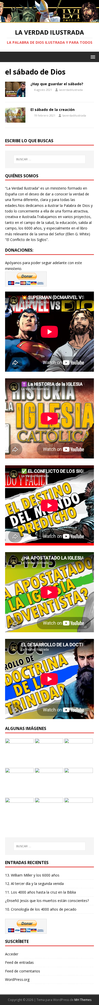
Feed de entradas (19, 962)
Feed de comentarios (22, 971)
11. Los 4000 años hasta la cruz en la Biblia (40, 892)
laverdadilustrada (71, 90)
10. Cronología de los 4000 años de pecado (40, 909)
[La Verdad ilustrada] (49, 20)
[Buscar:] (50, 159)
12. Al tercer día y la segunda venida (34, 883)
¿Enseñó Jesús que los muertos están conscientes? (47, 900)
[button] (92, 56)
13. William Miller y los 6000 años (32, 875)
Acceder (11, 954)
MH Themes (82, 1000)
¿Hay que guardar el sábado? (56, 83)
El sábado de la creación (52, 109)
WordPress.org (17, 979)
